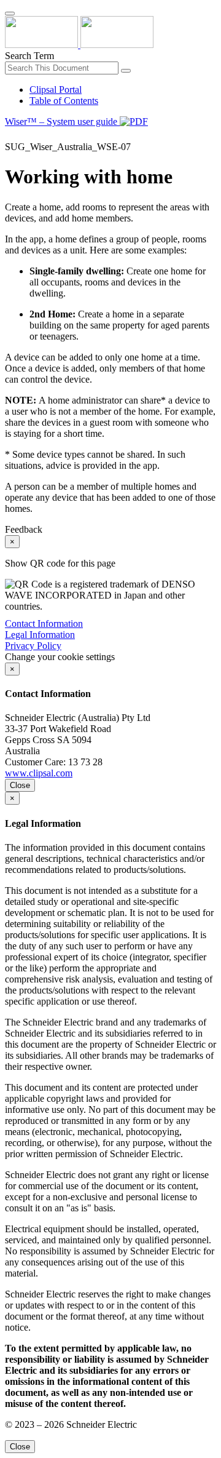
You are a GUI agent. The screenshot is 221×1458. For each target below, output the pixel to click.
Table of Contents (63, 100)
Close (20, 785)
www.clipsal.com (38, 773)
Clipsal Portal (55, 89)
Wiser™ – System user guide (62, 121)
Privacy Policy (33, 645)
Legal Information (40, 634)
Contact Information (44, 623)
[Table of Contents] (10, 135)
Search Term (29, 55)
